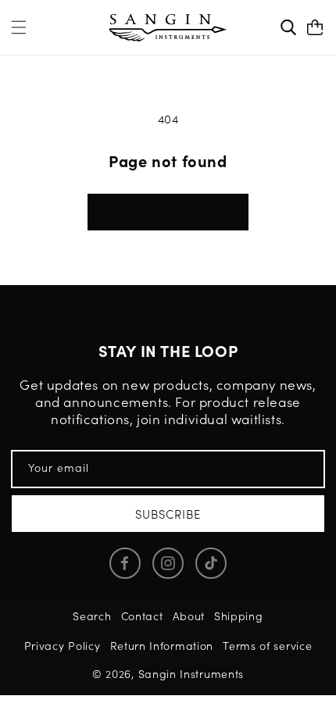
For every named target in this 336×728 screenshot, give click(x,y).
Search (92, 615)
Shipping (238, 615)
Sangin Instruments (191, 673)
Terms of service (267, 645)
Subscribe (168, 513)
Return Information (162, 645)
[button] (18, 27)
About (189, 615)
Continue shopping (168, 212)
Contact (142, 615)
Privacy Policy (62, 645)
